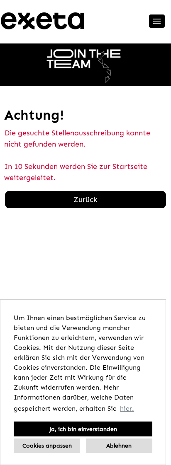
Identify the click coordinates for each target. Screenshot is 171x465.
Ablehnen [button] (119, 445)
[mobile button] (157, 21)
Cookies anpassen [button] (47, 445)
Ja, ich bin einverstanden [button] (83, 429)
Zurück (85, 199)
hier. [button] (127, 408)
